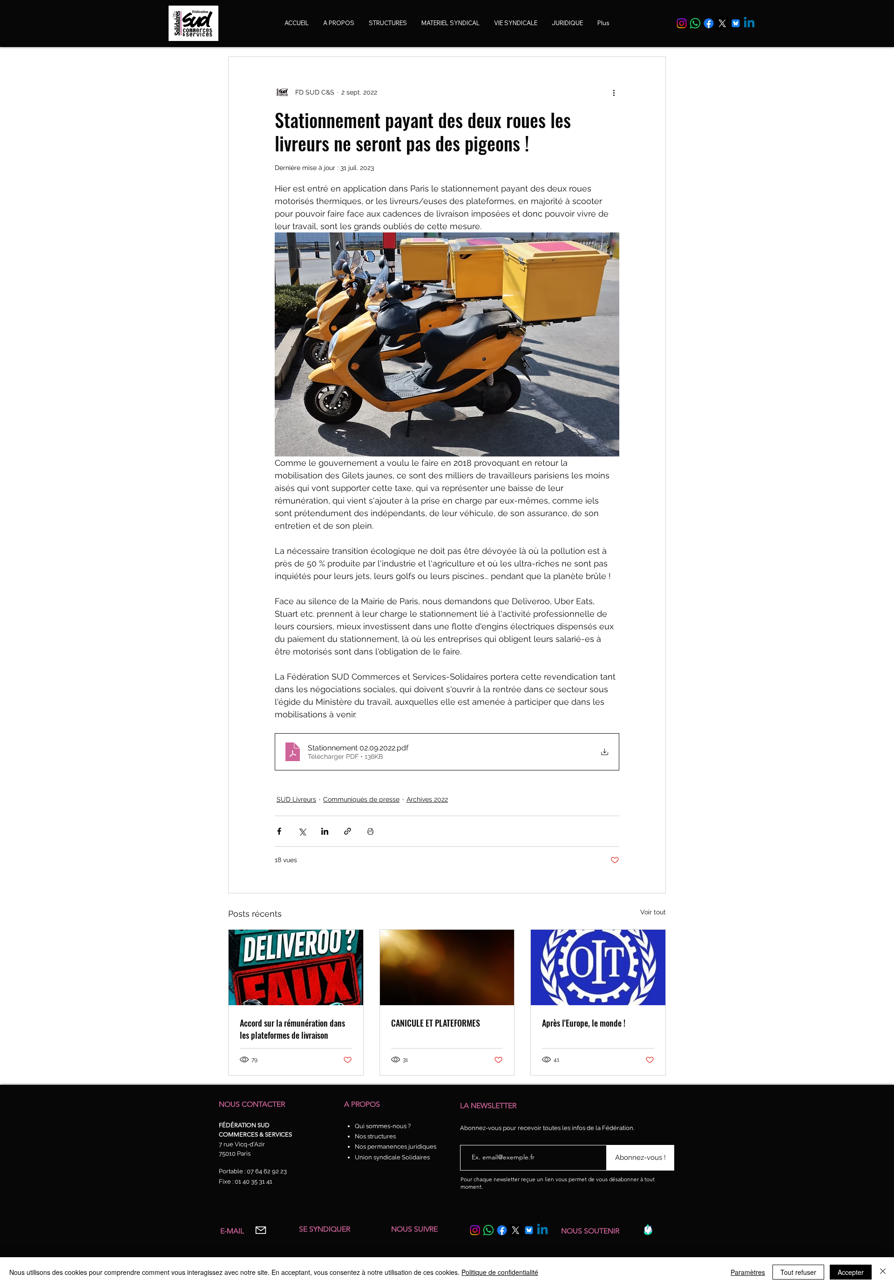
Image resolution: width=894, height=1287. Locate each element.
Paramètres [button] (748, 1272)
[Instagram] (681, 23)
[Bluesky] (735, 23)
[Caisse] (648, 1229)
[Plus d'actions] (613, 92)
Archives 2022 (427, 799)
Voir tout (653, 912)
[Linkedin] (749, 23)
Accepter (851, 1272)
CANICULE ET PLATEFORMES (435, 1023)
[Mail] (260, 1230)
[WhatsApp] (695, 23)
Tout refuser (798, 1272)
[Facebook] (708, 23)
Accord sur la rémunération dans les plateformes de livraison (292, 1029)
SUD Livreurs (296, 799)
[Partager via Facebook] (279, 831)
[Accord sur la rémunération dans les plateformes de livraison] (296, 967)
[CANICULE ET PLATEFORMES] (447, 967)
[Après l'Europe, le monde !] (598, 967)
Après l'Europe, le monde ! (583, 1023)
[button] (515, 23)
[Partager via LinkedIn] (324, 831)
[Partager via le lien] (347, 831)
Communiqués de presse (361, 799)
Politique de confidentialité (499, 1272)
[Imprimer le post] (370, 831)
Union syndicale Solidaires (392, 1157)
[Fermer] (882, 1272)
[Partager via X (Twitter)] (302, 831)
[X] (722, 23)
